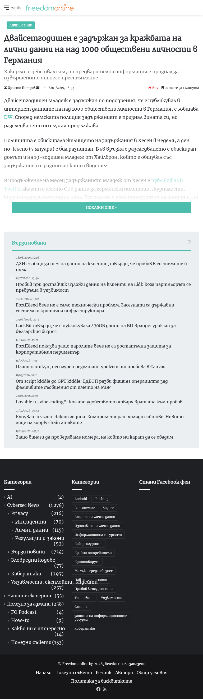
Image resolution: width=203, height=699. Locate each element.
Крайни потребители (93, 553)
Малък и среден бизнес (94, 571)
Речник (104, 672)
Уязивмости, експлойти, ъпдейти (54, 582)
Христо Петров (21, 88)
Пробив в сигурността (94, 589)
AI (9, 497)
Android (81, 499)
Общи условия (152, 672)
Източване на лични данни (97, 526)
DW (8, 117)
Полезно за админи (29, 604)
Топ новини (84, 598)
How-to (20, 620)
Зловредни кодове (33, 560)
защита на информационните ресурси (101, 617)
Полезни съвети (31, 642)
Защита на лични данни (95, 517)
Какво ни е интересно (38, 629)
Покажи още (100, 207)
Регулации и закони (39, 538)
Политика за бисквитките (101, 681)
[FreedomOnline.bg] (50, 7)
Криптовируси (87, 562)
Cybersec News (23, 505)
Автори (124, 672)
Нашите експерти (29, 596)
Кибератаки (26, 574)
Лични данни (20, 25)
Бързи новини (28, 552)
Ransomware (85, 508)
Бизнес (108, 508)
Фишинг (81, 607)
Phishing (101, 499)
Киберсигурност (89, 544)
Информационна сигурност (98, 535)
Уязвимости (111, 598)
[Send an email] (37, 88)
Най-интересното (91, 580)
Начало (44, 672)
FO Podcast (23, 612)
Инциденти (30, 522)
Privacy (19, 513)
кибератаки (85, 628)
